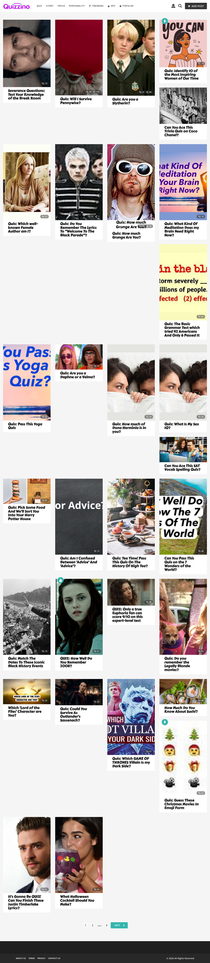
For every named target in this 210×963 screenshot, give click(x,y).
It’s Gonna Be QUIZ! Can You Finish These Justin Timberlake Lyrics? (26, 902)
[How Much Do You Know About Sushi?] (183, 691)
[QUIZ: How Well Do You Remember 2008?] (79, 617)
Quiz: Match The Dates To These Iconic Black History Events (26, 662)
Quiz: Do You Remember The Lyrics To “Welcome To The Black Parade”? (78, 229)
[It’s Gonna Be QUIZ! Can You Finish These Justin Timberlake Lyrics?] (27, 855)
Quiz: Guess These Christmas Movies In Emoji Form (181, 804)
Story (50, 6)
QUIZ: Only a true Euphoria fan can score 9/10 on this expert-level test (127, 615)
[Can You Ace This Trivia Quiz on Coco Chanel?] (183, 106)
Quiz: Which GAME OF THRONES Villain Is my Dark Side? (131, 762)
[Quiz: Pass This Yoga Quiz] (27, 382)
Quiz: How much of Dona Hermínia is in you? (129, 427)
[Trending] (165, 21)
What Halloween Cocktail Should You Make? (77, 900)
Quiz (39, 6)
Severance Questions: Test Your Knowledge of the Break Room (26, 94)
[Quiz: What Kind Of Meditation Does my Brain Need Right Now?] (183, 182)
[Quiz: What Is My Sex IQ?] (183, 382)
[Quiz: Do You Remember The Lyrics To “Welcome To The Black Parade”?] (79, 182)
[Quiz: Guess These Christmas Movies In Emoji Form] (183, 759)
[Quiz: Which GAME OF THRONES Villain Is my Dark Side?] (131, 717)
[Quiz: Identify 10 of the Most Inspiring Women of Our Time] (183, 43)
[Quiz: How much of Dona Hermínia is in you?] (131, 382)
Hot (113, 6)
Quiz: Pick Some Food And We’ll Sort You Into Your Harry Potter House (26, 513)
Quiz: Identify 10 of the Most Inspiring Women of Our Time (181, 74)
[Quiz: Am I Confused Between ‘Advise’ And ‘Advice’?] (79, 517)
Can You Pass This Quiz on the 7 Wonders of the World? (179, 564)
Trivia (61, 6)
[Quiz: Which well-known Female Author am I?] (27, 182)
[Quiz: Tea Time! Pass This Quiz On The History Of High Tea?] (131, 517)
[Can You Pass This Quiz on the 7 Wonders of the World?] (183, 517)
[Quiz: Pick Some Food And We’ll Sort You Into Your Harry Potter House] (27, 491)
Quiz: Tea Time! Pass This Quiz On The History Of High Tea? (130, 562)
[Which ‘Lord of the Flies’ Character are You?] (27, 691)
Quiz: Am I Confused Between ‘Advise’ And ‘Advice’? (78, 562)
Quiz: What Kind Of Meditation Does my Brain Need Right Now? (181, 229)
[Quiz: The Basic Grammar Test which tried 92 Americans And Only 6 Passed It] (183, 282)
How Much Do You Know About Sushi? (181, 709)
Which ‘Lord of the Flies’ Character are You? (24, 711)
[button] (173, 6)
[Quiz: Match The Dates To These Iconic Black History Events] (27, 617)
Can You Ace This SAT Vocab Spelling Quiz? (182, 467)
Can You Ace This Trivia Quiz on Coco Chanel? (180, 131)
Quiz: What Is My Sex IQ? (181, 426)
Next (117, 925)
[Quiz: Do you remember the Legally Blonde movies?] (183, 617)
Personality (77, 6)
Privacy (41, 958)
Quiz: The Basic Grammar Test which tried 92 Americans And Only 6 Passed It (182, 329)
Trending (98, 6)
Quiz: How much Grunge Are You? (126, 235)
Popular (128, 6)
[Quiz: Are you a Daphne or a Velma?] (79, 357)
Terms (31, 958)
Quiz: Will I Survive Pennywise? (76, 101)
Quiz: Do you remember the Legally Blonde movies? (177, 664)
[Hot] (60, 580)
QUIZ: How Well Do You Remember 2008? (76, 662)
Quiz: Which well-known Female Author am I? (23, 227)
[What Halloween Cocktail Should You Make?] (79, 855)
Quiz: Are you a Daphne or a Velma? (77, 375)
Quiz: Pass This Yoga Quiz (25, 426)
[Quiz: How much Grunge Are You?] (131, 187)
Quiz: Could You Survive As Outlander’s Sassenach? (73, 714)
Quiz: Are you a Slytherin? (125, 101)
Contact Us (54, 958)
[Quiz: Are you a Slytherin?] (131, 58)
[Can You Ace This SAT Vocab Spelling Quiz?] (183, 449)
